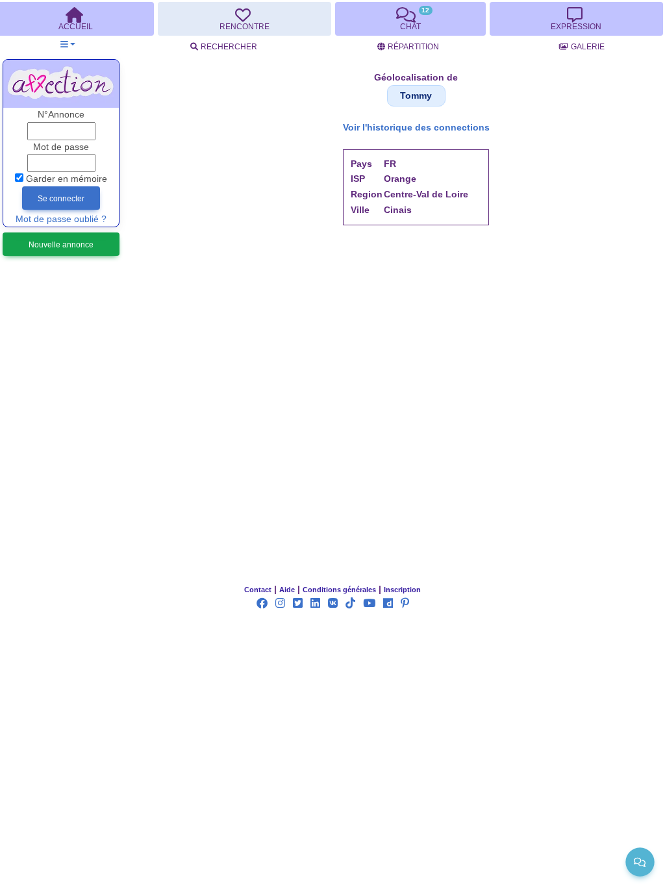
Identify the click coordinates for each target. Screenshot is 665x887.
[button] (67, 44)
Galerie (588, 46)
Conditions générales (339, 589)
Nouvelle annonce (61, 244)
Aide (287, 589)
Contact (257, 589)
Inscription (402, 589)
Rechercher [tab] (229, 46)
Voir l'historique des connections (416, 127)
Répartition (413, 46)
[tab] (244, 19)
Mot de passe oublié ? (61, 219)
